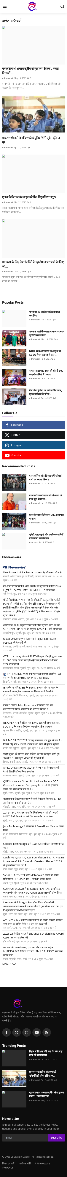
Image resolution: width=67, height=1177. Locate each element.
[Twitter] (16, 1032)
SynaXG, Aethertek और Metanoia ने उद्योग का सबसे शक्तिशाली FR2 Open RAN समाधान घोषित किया (30, 877)
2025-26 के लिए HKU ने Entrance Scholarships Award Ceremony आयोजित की (33, 935)
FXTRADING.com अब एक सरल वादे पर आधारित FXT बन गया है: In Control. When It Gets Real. (32, 675)
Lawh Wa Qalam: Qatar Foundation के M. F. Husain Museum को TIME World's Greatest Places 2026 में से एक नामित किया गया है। (33, 861)
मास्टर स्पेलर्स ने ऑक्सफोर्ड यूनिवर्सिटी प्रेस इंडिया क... (31, 140)
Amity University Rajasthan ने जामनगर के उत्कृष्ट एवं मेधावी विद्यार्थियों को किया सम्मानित (31, 769)
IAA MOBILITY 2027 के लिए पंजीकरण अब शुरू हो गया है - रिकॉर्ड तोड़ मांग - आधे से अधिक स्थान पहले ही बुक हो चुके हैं (32, 742)
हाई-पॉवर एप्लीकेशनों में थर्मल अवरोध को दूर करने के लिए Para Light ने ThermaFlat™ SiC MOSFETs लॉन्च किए (32, 588)
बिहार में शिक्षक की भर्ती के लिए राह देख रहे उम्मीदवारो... (45, 1053)
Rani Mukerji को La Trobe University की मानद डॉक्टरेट (32, 572)
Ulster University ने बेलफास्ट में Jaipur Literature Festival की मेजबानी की (29, 640)
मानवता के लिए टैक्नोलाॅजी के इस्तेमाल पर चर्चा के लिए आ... (33, 264)
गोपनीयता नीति (24, 1163)
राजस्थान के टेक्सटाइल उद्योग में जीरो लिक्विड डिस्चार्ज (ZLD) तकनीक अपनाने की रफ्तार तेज (32, 800)
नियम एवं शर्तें (8, 1163)
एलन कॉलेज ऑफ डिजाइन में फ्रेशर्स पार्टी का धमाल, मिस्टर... (45, 477)
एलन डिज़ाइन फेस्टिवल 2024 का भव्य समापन (46, 516)
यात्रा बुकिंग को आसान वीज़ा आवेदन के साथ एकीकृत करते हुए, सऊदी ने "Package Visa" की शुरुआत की (31, 756)
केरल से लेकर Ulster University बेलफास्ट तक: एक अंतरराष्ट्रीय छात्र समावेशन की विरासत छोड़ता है (28, 707)
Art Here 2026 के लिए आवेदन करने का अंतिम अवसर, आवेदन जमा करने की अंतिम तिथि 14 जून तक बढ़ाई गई (33, 922)
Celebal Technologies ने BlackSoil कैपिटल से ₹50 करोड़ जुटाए (33, 845)
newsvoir (34, 542)
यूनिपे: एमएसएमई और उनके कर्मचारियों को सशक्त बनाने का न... (46, 536)
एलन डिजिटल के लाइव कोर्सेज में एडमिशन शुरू (29, 197)
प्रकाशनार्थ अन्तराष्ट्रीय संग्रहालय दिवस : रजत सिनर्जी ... (30, 71)
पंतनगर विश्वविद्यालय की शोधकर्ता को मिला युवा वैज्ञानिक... (45, 497)
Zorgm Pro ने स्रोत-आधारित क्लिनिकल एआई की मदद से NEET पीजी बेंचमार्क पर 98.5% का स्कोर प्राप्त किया (30, 814)
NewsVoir (8, 1167)
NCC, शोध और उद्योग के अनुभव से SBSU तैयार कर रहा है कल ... (45, 353)
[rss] (46, 1032)
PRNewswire (42, 1163)
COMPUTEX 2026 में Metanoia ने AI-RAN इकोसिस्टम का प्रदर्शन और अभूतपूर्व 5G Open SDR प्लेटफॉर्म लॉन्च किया (32, 890)
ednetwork (7, 78)
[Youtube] (36, 1032)
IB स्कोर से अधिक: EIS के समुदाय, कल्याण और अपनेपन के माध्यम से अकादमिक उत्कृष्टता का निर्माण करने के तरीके (30, 689)
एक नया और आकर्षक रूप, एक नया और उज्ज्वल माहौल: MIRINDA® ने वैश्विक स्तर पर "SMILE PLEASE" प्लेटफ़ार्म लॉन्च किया (33, 951)
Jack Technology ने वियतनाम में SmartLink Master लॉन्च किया (33, 828)
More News (9, 964)
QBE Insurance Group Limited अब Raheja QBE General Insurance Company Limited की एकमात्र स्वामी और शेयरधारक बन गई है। (30, 785)
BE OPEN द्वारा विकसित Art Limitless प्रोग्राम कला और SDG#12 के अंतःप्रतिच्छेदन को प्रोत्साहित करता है (31, 724)
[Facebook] (6, 1032)
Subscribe (56, 1137)
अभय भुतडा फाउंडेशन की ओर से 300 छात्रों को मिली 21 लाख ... (46, 372)
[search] (62, 6)
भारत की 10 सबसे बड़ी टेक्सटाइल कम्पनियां (44, 313)
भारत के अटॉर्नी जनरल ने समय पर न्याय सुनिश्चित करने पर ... (46, 333)
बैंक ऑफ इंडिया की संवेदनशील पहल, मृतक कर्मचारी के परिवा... (45, 392)
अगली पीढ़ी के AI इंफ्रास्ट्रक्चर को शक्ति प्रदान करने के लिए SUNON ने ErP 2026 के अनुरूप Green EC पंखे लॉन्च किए (32, 627)
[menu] (4, 6)
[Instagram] (26, 1032)
